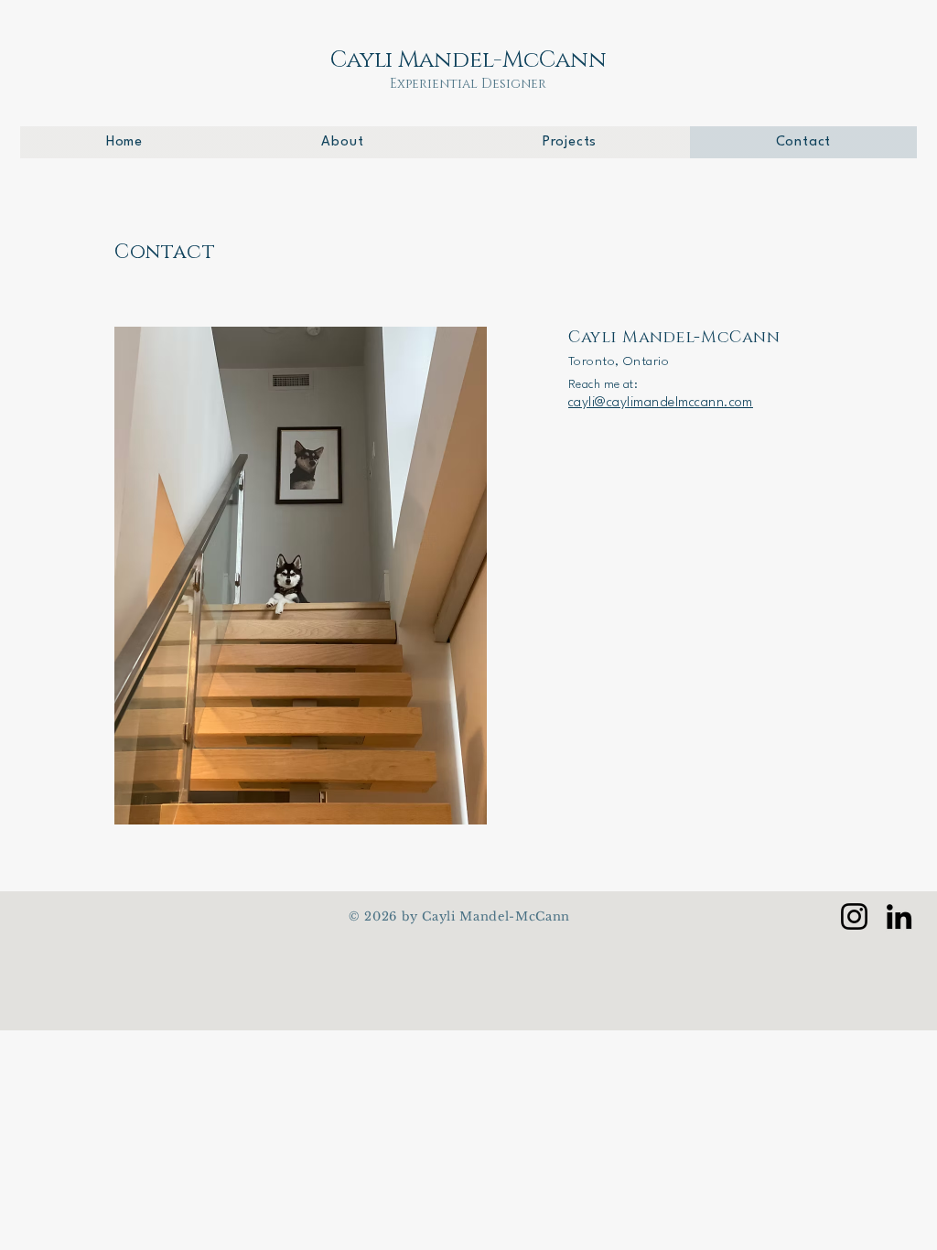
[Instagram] (854, 916)
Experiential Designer (468, 83)
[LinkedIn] (899, 916)
